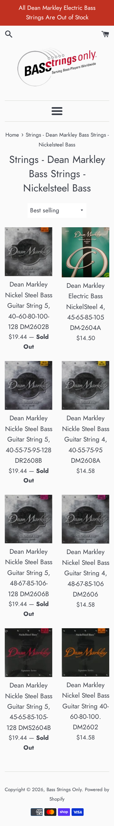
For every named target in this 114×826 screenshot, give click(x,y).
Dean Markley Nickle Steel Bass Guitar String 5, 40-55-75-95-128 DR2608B (28, 439)
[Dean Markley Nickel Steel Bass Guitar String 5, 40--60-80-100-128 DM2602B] (28, 251)
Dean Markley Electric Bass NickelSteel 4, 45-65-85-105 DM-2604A (85, 307)
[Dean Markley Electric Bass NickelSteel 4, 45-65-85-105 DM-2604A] (85, 252)
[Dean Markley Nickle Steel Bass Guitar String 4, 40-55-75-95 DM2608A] (85, 385)
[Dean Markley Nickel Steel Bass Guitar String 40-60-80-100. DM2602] (85, 652)
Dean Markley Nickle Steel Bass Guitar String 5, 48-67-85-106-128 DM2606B (28, 573)
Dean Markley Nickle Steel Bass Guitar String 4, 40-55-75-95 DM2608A (85, 439)
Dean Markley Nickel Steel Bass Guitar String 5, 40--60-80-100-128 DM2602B (28, 306)
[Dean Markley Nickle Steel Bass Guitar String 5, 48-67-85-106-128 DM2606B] (28, 519)
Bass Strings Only (64, 789)
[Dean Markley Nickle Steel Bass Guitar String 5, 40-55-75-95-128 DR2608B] (28, 385)
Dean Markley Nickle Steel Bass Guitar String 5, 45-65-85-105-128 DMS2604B (28, 706)
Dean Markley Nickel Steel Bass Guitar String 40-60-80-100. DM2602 (85, 706)
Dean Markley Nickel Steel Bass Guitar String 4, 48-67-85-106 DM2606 (85, 573)
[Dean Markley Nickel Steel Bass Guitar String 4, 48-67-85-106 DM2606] (85, 519)
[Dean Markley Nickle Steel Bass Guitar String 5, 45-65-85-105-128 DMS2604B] (28, 652)
